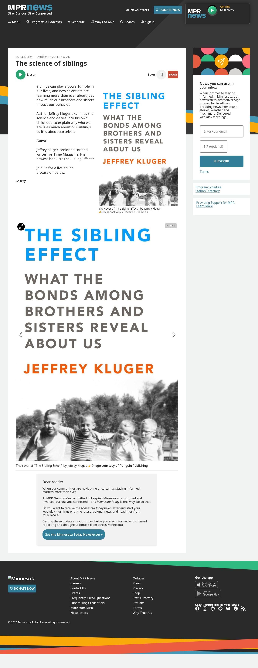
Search (130, 21)
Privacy (138, 588)
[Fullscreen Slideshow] (21, 227)
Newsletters (79, 613)
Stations (138, 603)
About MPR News (82, 578)
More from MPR (81, 608)
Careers (76, 583)
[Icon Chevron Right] (173, 334)
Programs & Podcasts (46, 21)
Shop (136, 593)
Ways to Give (104, 21)
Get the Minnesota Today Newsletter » (74, 534)
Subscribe (221, 161)
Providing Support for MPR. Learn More (215, 204)
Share (173, 74)
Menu (16, 21)
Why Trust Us (142, 613)
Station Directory (207, 191)
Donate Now (167, 10)
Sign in (149, 21)
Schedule (78, 21)
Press (137, 583)
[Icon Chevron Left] (20, 334)
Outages (139, 578)
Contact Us (78, 588)
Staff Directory (143, 598)
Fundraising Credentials (87, 603)
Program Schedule (208, 187)
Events (75, 593)
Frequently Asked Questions (90, 598)
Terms (204, 172)
